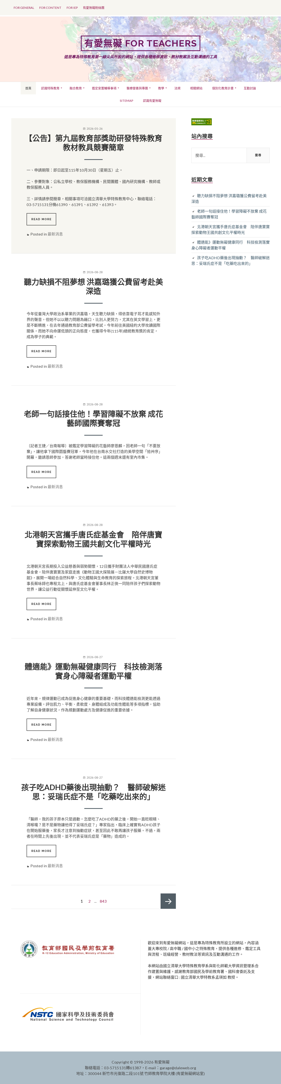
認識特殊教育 (50, 88)
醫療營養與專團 (137, 88)
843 (104, 901)
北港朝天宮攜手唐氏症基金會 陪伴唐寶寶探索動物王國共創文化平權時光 (93, 539)
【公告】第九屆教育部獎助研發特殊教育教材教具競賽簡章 (93, 143)
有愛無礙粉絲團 (93, 7)
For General (24, 7)
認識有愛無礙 (152, 100)
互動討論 (250, 88)
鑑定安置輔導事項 (104, 88)
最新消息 (55, 234)
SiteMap (126, 100)
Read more (43, 221)
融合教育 (76, 88)
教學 (161, 88)
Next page (168, 901)
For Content (50, 7)
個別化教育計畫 (223, 88)
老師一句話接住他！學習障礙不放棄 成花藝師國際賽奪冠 (93, 418)
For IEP (72, 7)
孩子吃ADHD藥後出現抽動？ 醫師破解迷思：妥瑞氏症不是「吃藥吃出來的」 (93, 792)
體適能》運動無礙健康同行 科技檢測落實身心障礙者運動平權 (93, 671)
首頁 (28, 88)
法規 (177, 88)
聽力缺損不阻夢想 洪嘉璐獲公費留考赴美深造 (93, 286)
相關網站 (196, 88)
